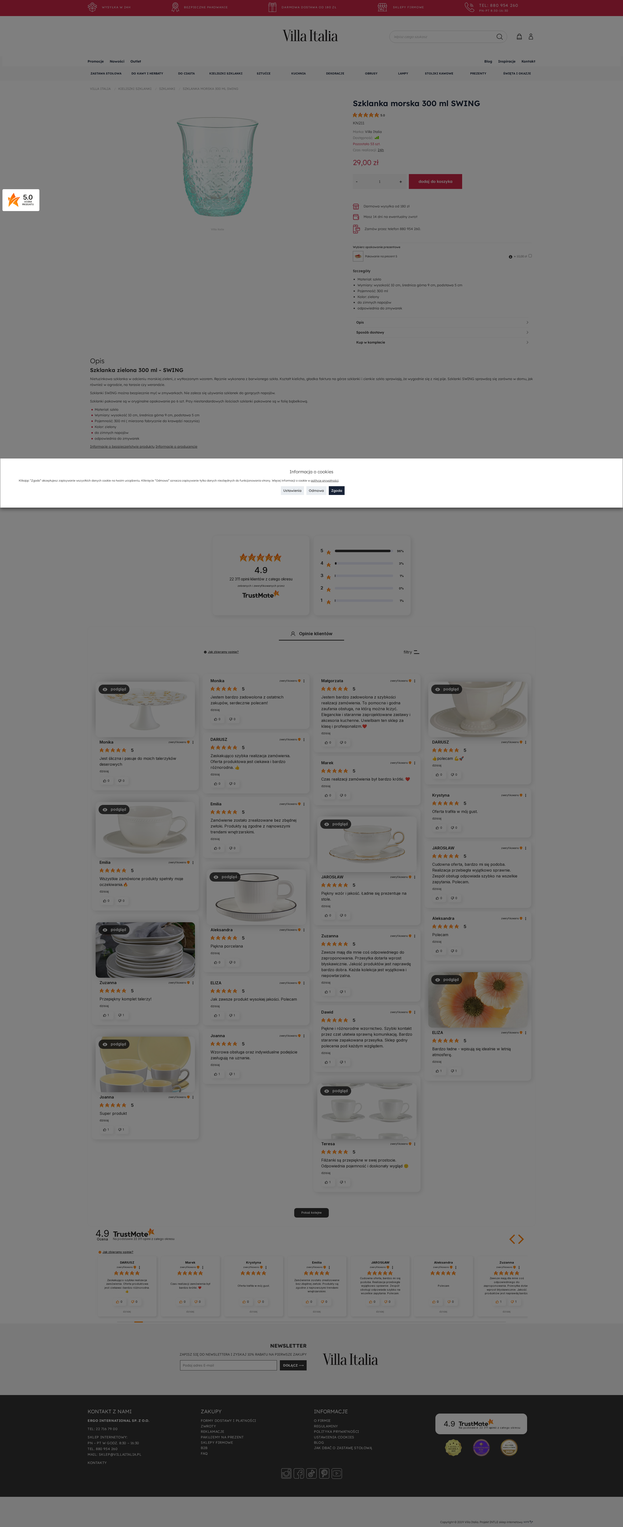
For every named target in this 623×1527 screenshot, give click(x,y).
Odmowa (316, 490)
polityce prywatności (325, 480)
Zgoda (336, 490)
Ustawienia (292, 490)
